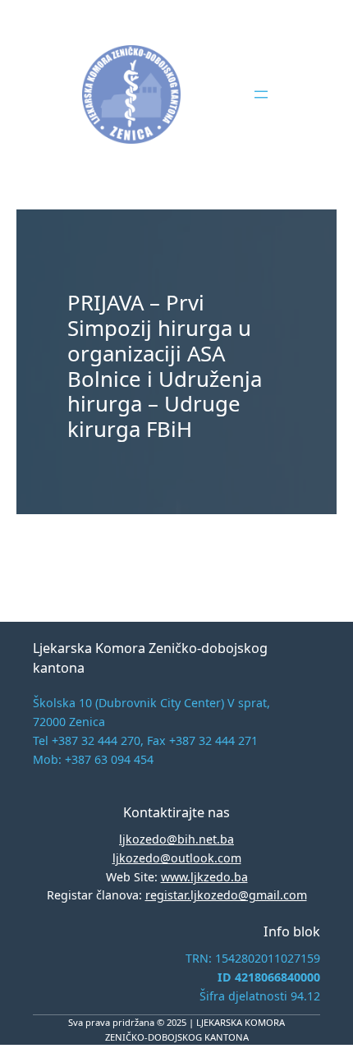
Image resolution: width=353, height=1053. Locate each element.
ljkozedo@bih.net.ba (176, 839)
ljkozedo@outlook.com (176, 858)
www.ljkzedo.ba (204, 877)
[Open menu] (261, 94)
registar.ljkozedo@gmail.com (226, 895)
